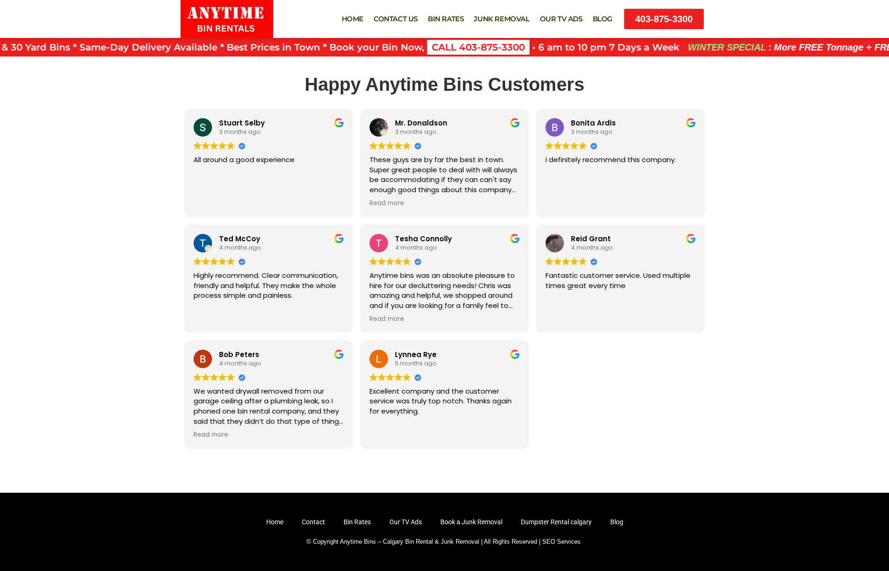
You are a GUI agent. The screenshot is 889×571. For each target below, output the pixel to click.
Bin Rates (445, 18)
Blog (603, 18)
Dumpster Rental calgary (556, 522)
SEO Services (561, 541)
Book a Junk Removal (471, 522)
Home (352, 18)
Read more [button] (386, 203)
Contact (313, 522)
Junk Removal (501, 18)
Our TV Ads (561, 18)
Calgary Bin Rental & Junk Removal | (432, 541)
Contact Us (396, 18)
